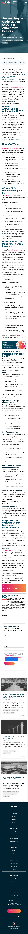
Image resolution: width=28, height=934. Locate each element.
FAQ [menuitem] (14, 857)
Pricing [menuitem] (14, 869)
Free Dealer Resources (8, 712)
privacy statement (8, 655)
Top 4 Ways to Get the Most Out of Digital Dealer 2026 (13, 778)
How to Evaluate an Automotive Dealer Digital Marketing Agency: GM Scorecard (14, 696)
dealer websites (15, 250)
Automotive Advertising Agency (11, 710)
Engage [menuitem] (14, 819)
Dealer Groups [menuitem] (14, 835)
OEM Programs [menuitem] (14, 838)
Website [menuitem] (14, 816)
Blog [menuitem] (14, 853)
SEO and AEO (9, 195)
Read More (22, 715)
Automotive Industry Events (10, 794)
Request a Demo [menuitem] (14, 878)
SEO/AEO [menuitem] (14, 822)
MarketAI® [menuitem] (14, 810)
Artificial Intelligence (7, 40)
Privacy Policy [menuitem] (10, 926)
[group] (14, 62)
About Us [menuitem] (14, 850)
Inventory (5, 751)
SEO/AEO (5, 42)
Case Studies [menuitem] (14, 866)
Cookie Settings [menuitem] (17, 926)
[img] (20, 62)
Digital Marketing (19, 40)
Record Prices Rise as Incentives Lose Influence (14, 737)
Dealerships (13, 751)
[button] (26, 1)
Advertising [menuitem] (14, 813)
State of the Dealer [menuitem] (14, 860)
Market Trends (6, 753)
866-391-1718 (14, 903)
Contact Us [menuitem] (14, 882)
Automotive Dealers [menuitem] (14, 832)
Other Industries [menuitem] (14, 841)
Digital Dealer (6, 796)
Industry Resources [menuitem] (14, 863)
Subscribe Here (14, 911)
